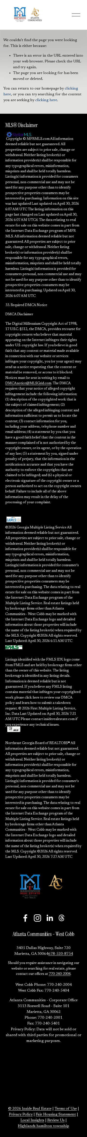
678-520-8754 (60, 954)
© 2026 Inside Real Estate (29, 1109)
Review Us (56, 1120)
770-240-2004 (60, 974)
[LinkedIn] (49, 918)
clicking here (46, 100)
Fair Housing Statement (56, 1114)
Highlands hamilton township (43, 1126)
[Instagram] (37, 918)
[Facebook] (25, 918)
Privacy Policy (21, 1114)
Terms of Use (66, 1109)
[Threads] (61, 918)
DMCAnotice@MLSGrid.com (28, 383)
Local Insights (32, 1120)
